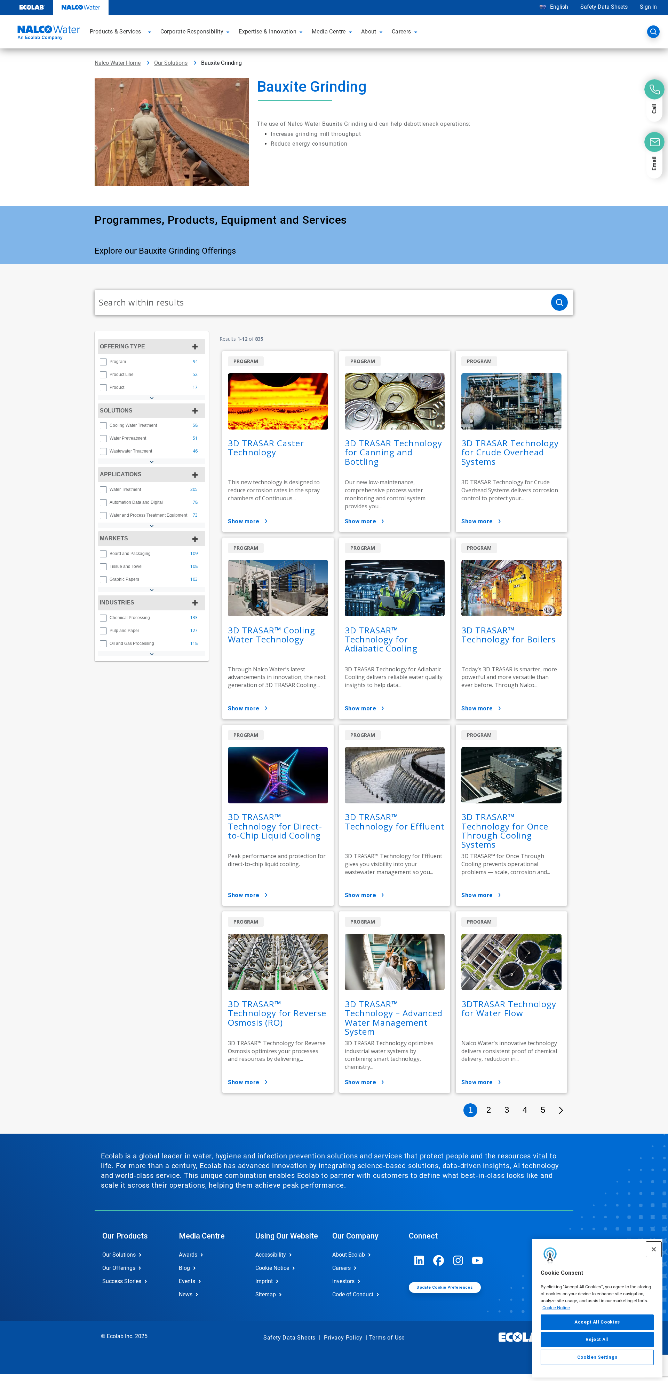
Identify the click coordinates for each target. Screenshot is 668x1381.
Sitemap (265, 1294)
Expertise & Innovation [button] (267, 31)
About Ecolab (348, 1254)
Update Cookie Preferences (444, 1287)
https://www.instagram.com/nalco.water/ (458, 1260)
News (185, 1294)
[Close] (653, 1249)
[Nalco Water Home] (47, 34)
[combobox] (320, 302)
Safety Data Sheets (604, 6)
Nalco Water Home (118, 63)
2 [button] (488, 1109)
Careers (341, 1268)
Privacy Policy (343, 1337)
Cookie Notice (556, 1307)
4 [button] (525, 1109)
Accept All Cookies (597, 1322)
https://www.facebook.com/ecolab (439, 1260)
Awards (188, 1254)
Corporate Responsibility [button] (192, 31)
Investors (343, 1281)
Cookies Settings (597, 1357)
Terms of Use (387, 1337)
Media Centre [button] (329, 31)
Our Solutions (171, 63)
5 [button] (543, 1109)
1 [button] (470, 1109)
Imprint (264, 1281)
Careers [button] (401, 31)
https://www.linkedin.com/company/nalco (419, 1260)
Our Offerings (118, 1268)
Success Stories (121, 1281)
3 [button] (506, 1109)
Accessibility (270, 1254)
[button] (150, 31)
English (558, 6)
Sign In (648, 6)
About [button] (368, 31)
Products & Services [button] (115, 31)
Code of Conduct (352, 1294)
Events (187, 1281)
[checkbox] (103, 361)
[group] (151, 361)
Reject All (597, 1339)
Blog (184, 1268)
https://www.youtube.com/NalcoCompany (478, 1260)
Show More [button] (244, 521)
